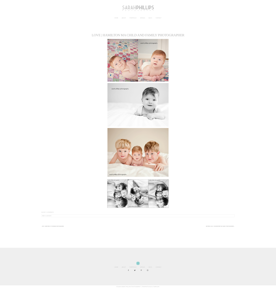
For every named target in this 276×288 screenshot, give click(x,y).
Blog (150, 17)
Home (116, 17)
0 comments (47, 212)
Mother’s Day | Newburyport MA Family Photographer (220, 226)
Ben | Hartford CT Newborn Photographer (53, 226)
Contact (158, 17)
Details (142, 17)
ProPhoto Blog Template (150, 286)
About (124, 17)
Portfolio (133, 17)
